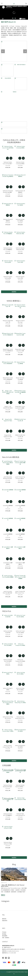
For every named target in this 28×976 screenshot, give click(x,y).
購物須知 (4, 918)
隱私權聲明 (4, 935)
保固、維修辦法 (5, 937)
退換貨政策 (4, 920)
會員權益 (4, 934)
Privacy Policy (3, 971)
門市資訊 (4, 932)
